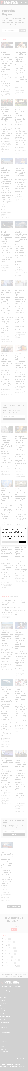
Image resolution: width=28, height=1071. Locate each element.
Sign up (22, 542)
